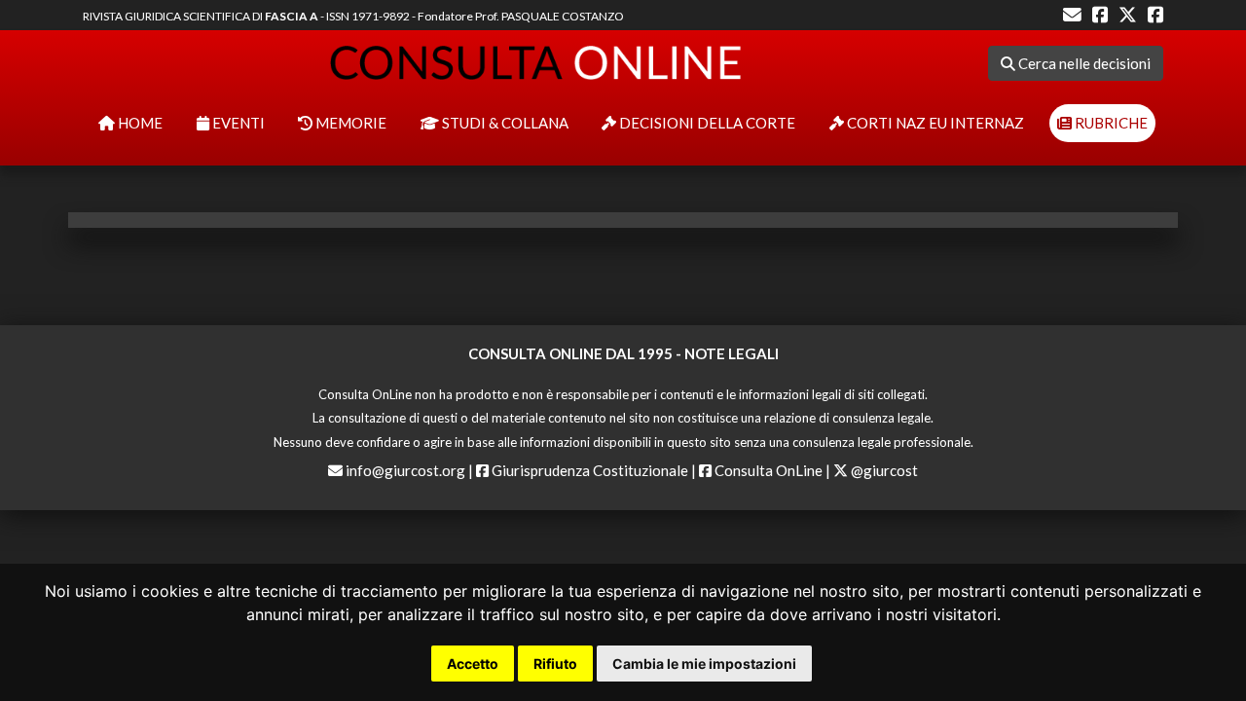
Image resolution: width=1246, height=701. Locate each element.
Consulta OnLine (767, 470)
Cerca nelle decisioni (1083, 63)
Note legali (731, 353)
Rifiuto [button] (555, 663)
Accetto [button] (472, 663)
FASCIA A (291, 16)
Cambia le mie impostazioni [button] (704, 663)
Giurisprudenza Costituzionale (588, 470)
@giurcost (883, 470)
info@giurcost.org (405, 470)
